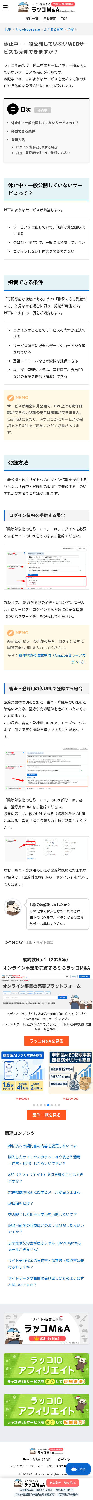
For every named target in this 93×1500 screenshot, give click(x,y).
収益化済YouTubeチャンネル (36, 1490)
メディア (63, 1459)
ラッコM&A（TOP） (38, 1459)
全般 (29, 942)
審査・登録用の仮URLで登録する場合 (43, 152)
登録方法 (18, 139)
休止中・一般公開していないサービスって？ (45, 122)
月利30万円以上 (64, 1490)
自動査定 (49, 18)
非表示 (42, 110)
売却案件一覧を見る (62, 1483)
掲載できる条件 (23, 131)
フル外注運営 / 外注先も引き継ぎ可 (35, 1494)
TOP (64, 18)
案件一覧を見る (46, 1115)
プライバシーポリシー (26, 1465)
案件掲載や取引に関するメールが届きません (44, 1192)
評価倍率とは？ (20, 1203)
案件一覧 (32, 18)
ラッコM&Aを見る (46, 1041)
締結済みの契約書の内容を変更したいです (42, 1145)
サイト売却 (44, 942)
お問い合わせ (56, 1465)
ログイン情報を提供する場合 (36, 146)
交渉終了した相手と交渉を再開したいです (42, 1214)
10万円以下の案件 (68, 1494)
